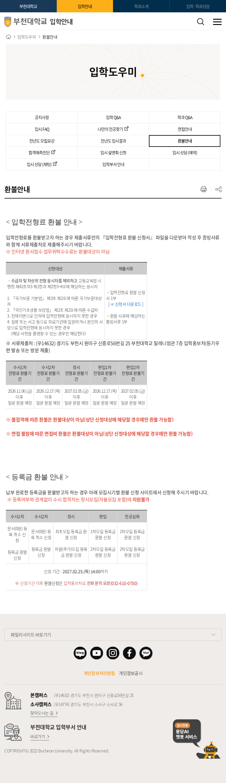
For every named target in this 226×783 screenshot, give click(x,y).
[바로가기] (8, 36)
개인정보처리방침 (99, 673)
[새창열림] (80, 653)
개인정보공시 (130, 673)
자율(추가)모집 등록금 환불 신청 (71, 552)
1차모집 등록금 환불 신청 (102, 534)
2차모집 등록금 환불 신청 (102, 552)
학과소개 (141, 6)
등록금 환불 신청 (17, 555)
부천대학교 (28, 6)
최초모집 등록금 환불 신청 (71, 534)
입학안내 (85, 6)
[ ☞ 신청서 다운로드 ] (125, 304)
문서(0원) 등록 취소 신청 (17, 534)
